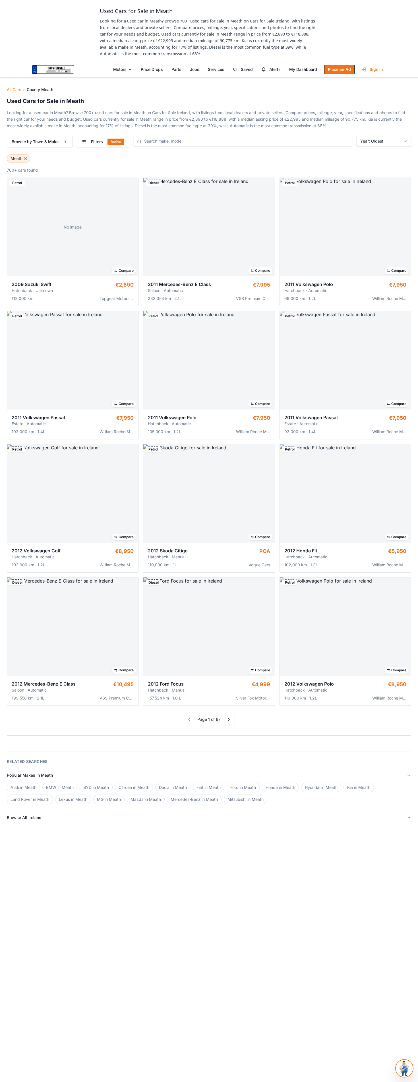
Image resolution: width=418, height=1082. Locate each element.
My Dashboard (303, 69)
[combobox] (384, 141)
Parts (176, 69)
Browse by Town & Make (35, 141)
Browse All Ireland (24, 817)
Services (216, 69)
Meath (16, 158)
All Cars (14, 89)
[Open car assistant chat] (404, 1068)
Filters (106, 141)
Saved (247, 69)
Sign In (376, 69)
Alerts (275, 69)
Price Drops (152, 69)
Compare (126, 270)
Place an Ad (339, 69)
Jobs (194, 69)
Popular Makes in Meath (30, 775)
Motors (120, 69)
